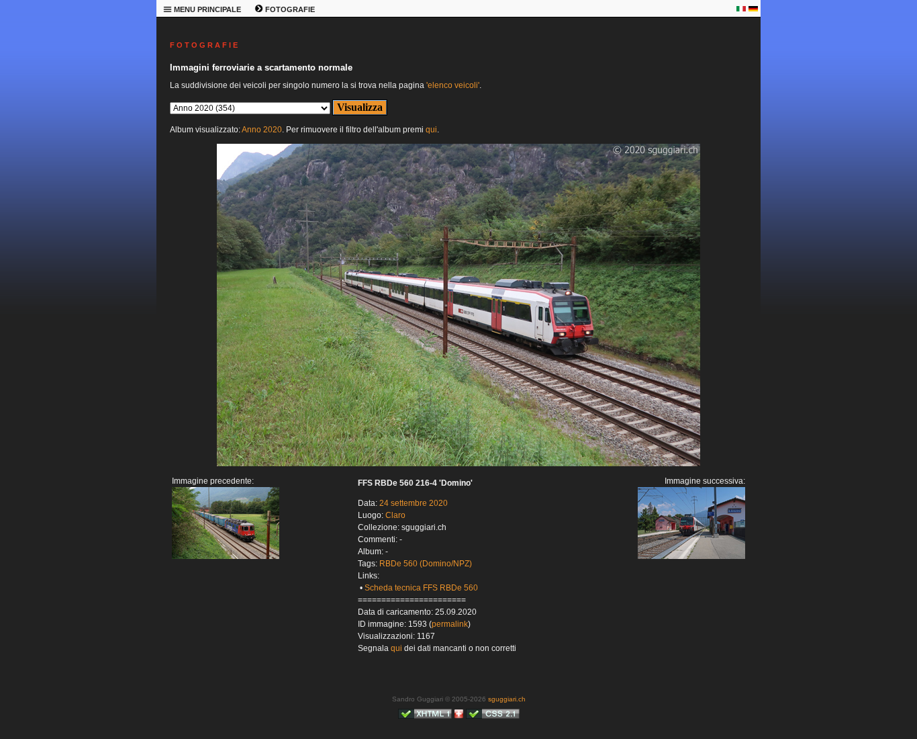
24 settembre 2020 (413, 503)
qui (431, 129)
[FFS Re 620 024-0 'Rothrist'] (225, 556)
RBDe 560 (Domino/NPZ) (425, 563)
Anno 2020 (262, 129)
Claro (395, 515)
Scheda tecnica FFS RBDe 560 (421, 588)
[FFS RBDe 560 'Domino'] (458, 463)
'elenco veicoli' (452, 85)
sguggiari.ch (507, 699)
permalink (450, 624)
